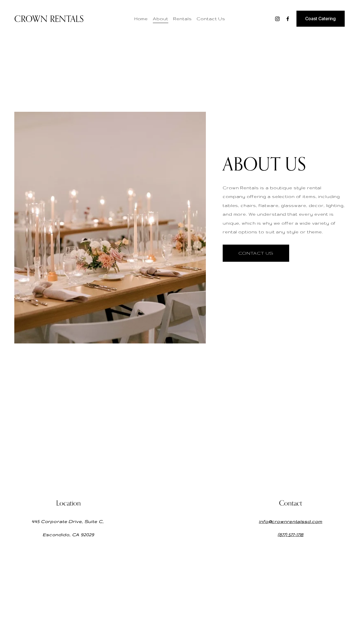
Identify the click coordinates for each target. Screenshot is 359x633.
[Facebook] (288, 19)
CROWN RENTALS (49, 18)
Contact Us (211, 18)
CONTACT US (256, 253)
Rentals (182, 18)
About (160, 18)
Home (141, 18)
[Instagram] (277, 19)
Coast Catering (320, 18)
